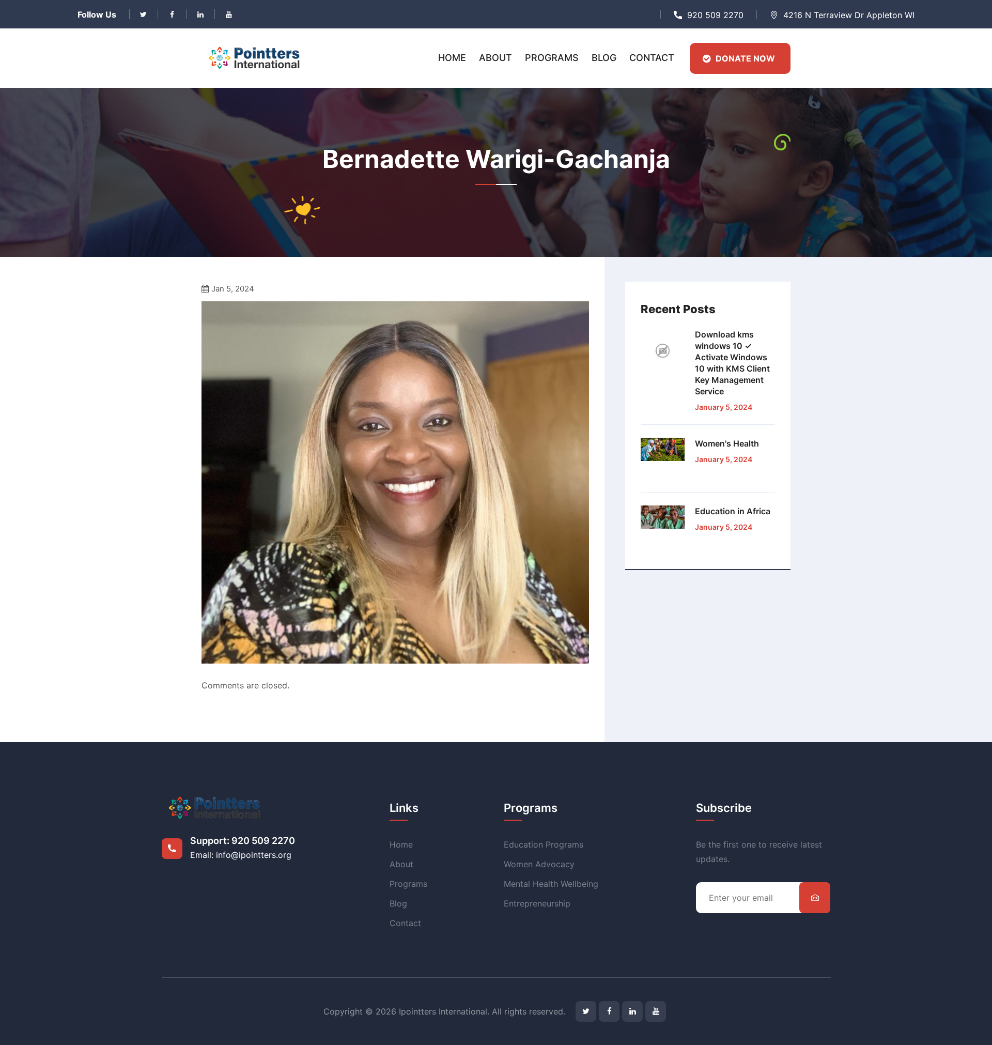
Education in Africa (732, 511)
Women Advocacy (539, 864)
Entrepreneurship (537, 903)
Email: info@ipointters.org (240, 855)
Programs (552, 57)
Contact (651, 57)
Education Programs (543, 844)
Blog (604, 57)
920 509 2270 (715, 15)
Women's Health (727, 443)
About (495, 57)
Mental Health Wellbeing (551, 884)
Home (452, 57)
